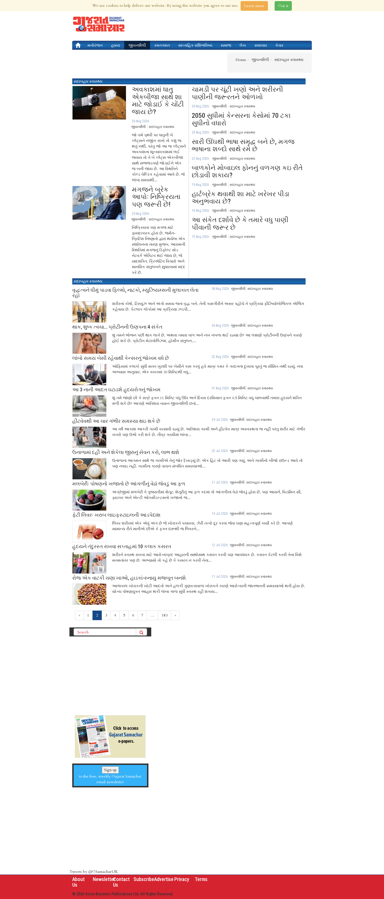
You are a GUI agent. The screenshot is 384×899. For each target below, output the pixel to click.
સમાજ (226, 45)
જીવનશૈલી (137, 45)
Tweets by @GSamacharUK (93, 871)
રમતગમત (162, 45)
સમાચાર (260, 45)
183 (165, 615)
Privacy (181, 879)
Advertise (163, 879)
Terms (201, 879)
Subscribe (144, 879)
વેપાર (279, 45)
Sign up (110, 769)
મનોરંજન (95, 45)
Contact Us (121, 882)
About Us (78, 882)
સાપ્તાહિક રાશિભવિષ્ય (195, 45)
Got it (283, 5)
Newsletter (104, 879)
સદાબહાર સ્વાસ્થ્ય (88, 81)
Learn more (254, 5)
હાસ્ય (115, 45)
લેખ (243, 45)
